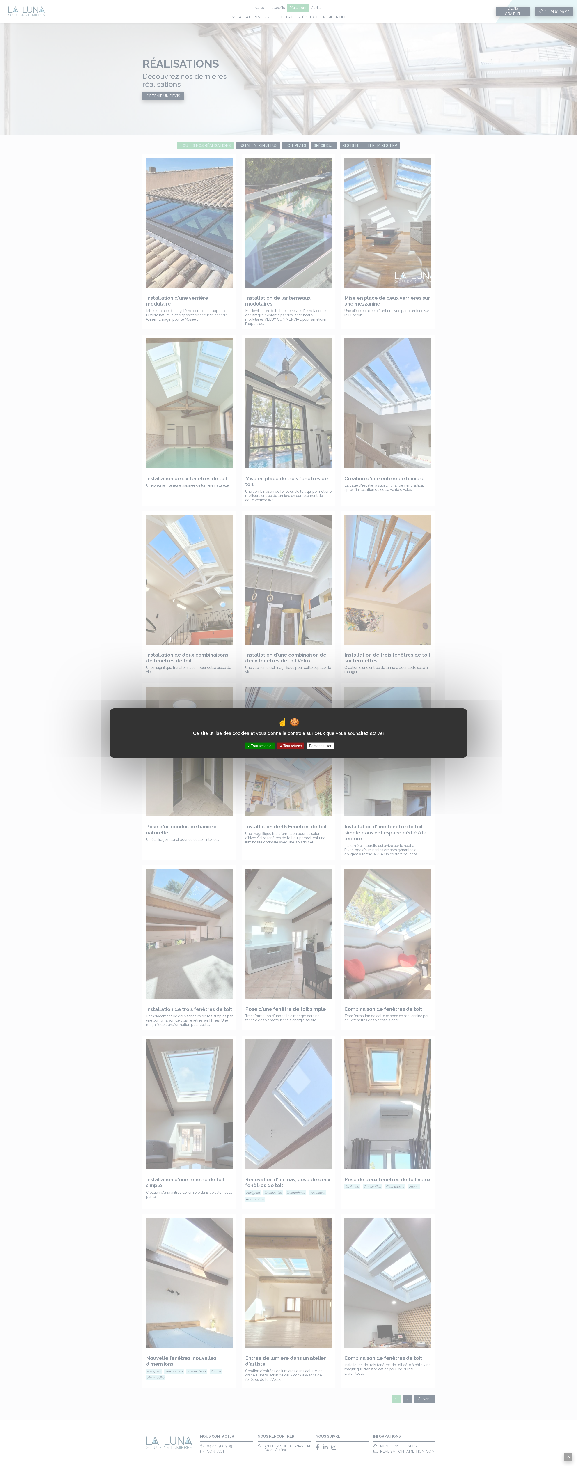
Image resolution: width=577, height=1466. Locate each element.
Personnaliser (320, 746)
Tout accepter (261, 746)
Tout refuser (292, 746)
